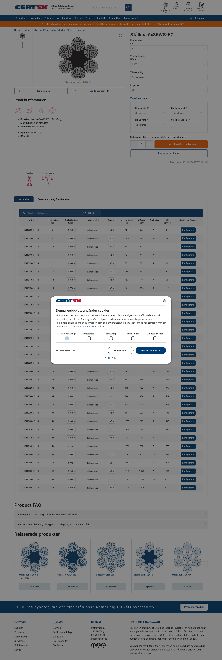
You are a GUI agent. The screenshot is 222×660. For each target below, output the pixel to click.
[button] (65, 350)
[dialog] (111, 330)
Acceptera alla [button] (150, 350)
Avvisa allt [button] (121, 350)
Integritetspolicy (95, 326)
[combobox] (164, 300)
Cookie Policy (111, 358)
